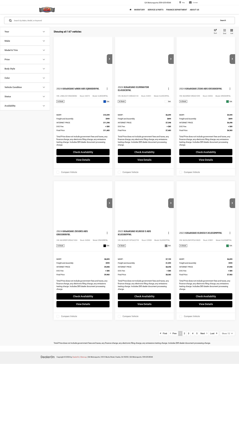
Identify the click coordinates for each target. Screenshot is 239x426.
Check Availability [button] (83, 152)
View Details (83, 159)
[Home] (130, 9)
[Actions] (107, 88)
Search (223, 20)
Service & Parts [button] (155, 10)
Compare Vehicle (69, 172)
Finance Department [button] (176, 10)
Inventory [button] (139, 10)
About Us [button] (194, 10)
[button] (109, 59)
